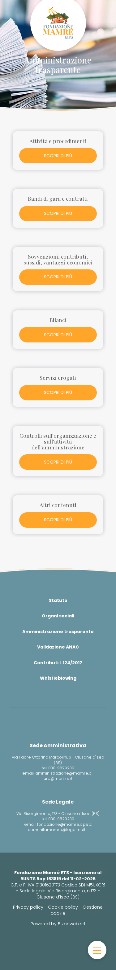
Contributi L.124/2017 (58, 663)
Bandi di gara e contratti (58, 198)
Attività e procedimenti (58, 140)
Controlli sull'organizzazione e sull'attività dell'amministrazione (57, 441)
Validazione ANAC (58, 647)
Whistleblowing (58, 678)
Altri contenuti (58, 504)
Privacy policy (28, 907)
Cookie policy (63, 907)
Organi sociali (58, 616)
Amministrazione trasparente (58, 631)
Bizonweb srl (71, 924)
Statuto (58, 600)
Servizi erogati (58, 377)
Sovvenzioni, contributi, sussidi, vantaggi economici (58, 259)
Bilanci (57, 319)
